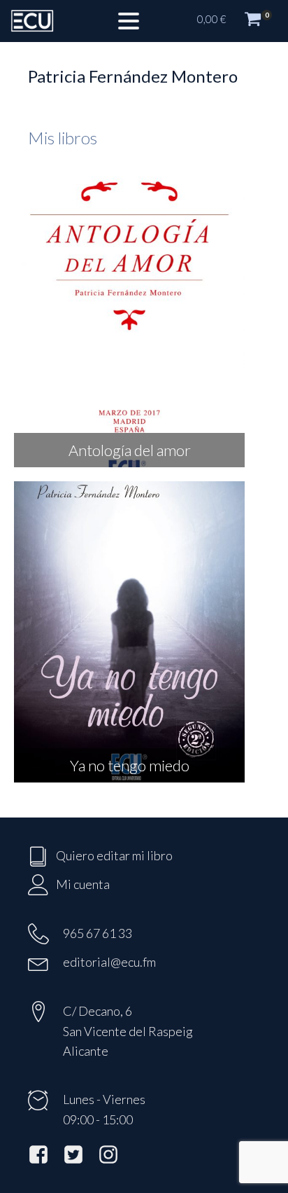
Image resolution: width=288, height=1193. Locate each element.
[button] (235, 21)
